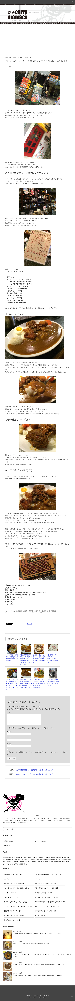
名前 (9, 732)
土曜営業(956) (7, 857)
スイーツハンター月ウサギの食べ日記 (47, 906)
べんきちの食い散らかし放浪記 (14, 915)
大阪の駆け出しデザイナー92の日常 (46, 888)
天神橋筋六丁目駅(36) (35, 859)
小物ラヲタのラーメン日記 (12, 911)
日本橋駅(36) (25, 859)
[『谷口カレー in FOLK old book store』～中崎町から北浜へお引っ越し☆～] (53, 644)
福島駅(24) (47, 861)
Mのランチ (7, 879)
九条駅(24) (34, 861)
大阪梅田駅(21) (62, 861)
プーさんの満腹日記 (10, 893)
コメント (10, 712)
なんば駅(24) (28, 861)
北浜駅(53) (67, 857)
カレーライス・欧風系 (13, 611)
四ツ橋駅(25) (15, 861)
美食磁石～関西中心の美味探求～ (15, 883)
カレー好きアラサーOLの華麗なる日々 (16, 888)
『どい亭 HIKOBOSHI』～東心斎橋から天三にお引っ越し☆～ (34, 770)
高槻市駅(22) (54, 861)
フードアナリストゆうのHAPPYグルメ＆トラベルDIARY (22, 906)
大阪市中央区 (27, 611)
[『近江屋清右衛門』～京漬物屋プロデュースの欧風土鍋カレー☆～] (53, 669)
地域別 (6, 841)
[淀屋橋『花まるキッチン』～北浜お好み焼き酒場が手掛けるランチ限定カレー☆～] (39, 644)
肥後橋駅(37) (18, 859)
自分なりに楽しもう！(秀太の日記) (46, 897)
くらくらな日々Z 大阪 (11, 897)
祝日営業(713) (23, 857)
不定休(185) (46, 857)
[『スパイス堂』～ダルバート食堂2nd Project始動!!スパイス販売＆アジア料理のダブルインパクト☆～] (12, 669)
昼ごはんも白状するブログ (43, 893)
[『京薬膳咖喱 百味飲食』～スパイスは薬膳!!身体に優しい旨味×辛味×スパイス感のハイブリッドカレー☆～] (26, 644)
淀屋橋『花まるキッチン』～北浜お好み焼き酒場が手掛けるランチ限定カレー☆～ (39, 658)
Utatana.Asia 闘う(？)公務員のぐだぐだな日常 (50, 902)
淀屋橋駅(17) (23, 864)
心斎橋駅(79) (53, 857)
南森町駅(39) (11, 859)
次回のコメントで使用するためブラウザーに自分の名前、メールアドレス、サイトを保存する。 (37, 753)
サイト (9, 744)
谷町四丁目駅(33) (45, 859)
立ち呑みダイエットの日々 (12, 920)
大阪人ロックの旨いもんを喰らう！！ (47, 883)
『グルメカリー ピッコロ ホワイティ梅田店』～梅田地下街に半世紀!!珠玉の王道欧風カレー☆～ (25, 683)
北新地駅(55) (60, 857)
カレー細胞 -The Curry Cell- (13, 874)
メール (9, 738)
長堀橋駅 (53, 611)
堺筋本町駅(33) (55, 859)
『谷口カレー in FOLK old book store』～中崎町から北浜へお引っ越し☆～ (53, 658)
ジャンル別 (38, 841)
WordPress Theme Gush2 (37, 997)
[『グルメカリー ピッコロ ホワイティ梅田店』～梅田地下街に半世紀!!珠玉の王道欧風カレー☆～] (26, 669)
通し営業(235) (39, 857)
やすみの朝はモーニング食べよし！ (46, 911)
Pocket (29, 624)
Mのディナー (39, 879)
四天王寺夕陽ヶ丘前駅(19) (13, 864)
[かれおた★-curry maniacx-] (37, 5)
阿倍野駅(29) (62, 859)
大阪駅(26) (8, 861)
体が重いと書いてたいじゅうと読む (15, 902)
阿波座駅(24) (41, 861)
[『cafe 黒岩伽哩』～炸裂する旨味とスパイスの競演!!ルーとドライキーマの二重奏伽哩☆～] (39, 669)
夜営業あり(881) (15, 857)
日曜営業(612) (31, 857)
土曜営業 (37, 611)
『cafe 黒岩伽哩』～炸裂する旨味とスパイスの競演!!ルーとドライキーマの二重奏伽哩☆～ (39, 683)
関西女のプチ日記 (40, 915)
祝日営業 (45, 611)
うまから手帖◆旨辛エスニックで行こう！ (48, 874)
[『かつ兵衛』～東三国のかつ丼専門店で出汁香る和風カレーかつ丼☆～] (12, 644)
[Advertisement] (37, 40)
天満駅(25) (21, 861)
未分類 (6, 845)
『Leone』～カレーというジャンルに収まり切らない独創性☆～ (35, 774)
